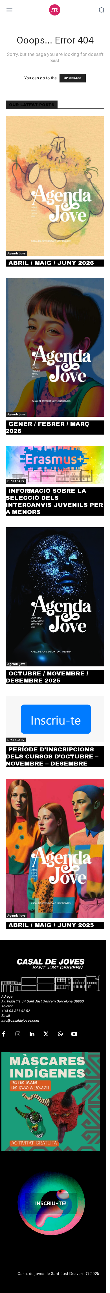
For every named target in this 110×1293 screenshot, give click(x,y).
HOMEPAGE (73, 78)
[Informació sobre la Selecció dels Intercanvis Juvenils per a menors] (55, 465)
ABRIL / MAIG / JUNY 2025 (51, 925)
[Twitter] (46, 1034)
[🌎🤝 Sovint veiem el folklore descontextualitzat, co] (50, 1101)
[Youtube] (74, 1034)
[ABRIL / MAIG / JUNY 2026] (55, 186)
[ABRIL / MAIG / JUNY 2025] (55, 848)
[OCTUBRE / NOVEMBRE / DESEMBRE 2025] (55, 597)
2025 (94, 1273)
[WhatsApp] (60, 1034)
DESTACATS (15, 481)
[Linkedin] (32, 1034)
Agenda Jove (16, 253)
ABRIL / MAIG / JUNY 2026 (51, 263)
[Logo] (55, 10)
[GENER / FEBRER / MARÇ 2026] (55, 347)
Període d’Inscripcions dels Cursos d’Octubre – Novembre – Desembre (52, 756)
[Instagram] (17, 1034)
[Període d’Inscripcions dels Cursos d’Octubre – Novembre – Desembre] (55, 719)
